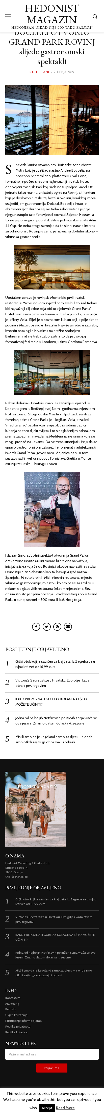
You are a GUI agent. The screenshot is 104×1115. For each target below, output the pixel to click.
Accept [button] (47, 1108)
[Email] (68, 627)
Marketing (12, 1003)
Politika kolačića (16, 1032)
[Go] (96, 16)
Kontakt (10, 1009)
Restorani (39, 72)
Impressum (12, 998)
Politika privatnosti (18, 1026)
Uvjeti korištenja (16, 1015)
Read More (65, 1108)
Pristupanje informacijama (23, 1021)
